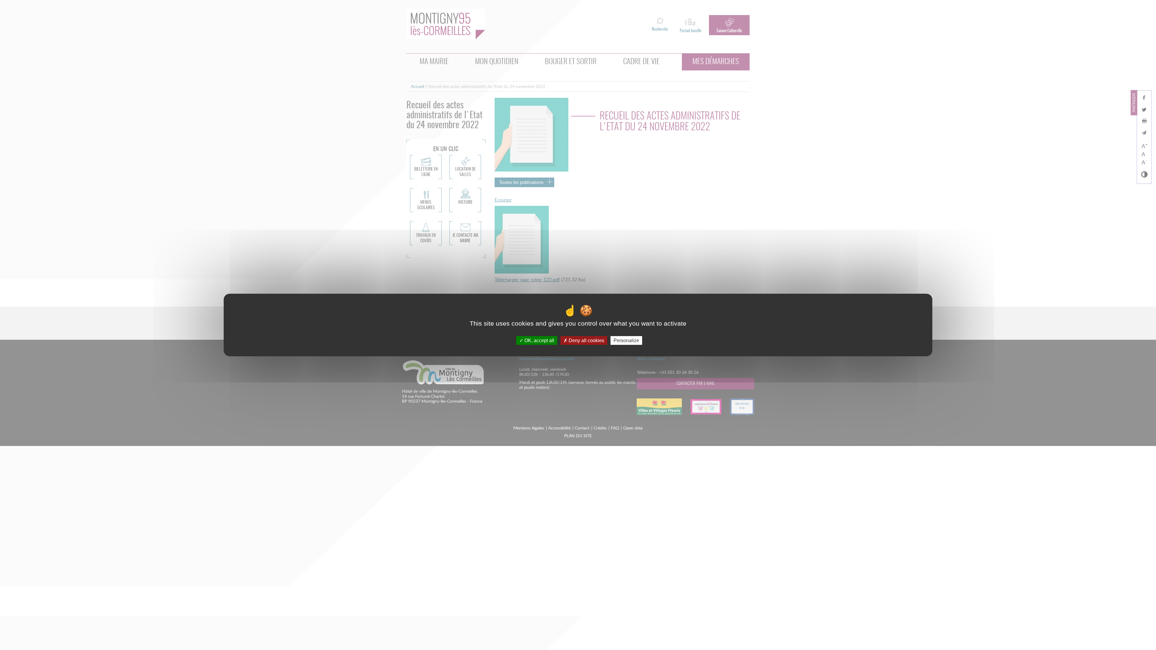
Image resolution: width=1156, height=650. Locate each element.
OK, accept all (538, 340)
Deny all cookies (585, 340)
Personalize (626, 340)
